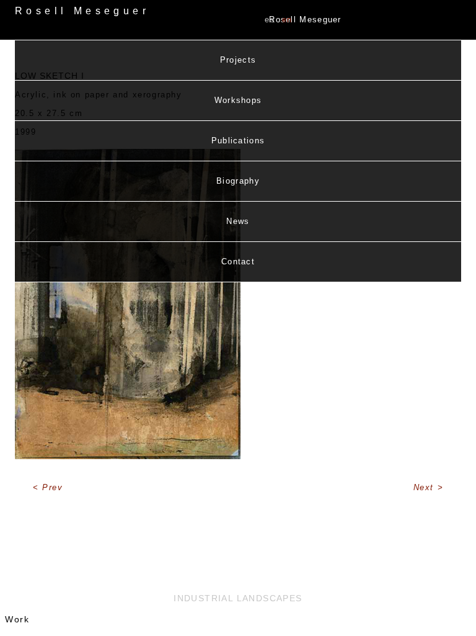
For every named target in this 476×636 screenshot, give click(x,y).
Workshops (238, 100)
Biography (238, 181)
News (237, 221)
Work (17, 619)
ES (270, 19)
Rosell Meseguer (305, 19)
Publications (238, 140)
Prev (52, 487)
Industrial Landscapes (238, 598)
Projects (238, 60)
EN (287, 19)
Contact (238, 261)
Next (425, 487)
